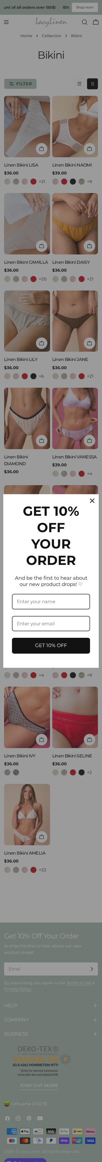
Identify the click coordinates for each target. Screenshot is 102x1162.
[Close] (92, 500)
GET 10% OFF (51, 645)
